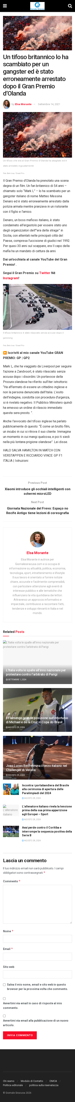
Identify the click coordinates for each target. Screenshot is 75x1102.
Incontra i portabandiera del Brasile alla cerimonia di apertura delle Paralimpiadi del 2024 (45, 789)
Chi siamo (8, 1081)
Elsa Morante (23, 104)
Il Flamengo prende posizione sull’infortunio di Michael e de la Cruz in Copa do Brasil (37, 720)
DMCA (53, 1081)
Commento (12, 881)
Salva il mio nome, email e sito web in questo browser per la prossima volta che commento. (37, 987)
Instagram (10, 278)
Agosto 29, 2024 (16, 727)
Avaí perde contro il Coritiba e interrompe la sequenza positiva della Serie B (47, 831)
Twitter (45, 273)
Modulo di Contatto (32, 1081)
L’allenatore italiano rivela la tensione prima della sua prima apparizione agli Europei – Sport (47, 810)
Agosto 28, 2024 (32, 798)
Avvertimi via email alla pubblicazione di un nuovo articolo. (35, 1023)
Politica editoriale (13, 1085)
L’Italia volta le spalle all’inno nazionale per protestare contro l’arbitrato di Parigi (36, 672)
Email (8, 949)
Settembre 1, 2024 (17, 679)
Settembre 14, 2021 (49, 104)
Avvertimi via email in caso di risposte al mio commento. (32, 1005)
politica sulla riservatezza (43, 1085)
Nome (8, 931)
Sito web (8, 966)
